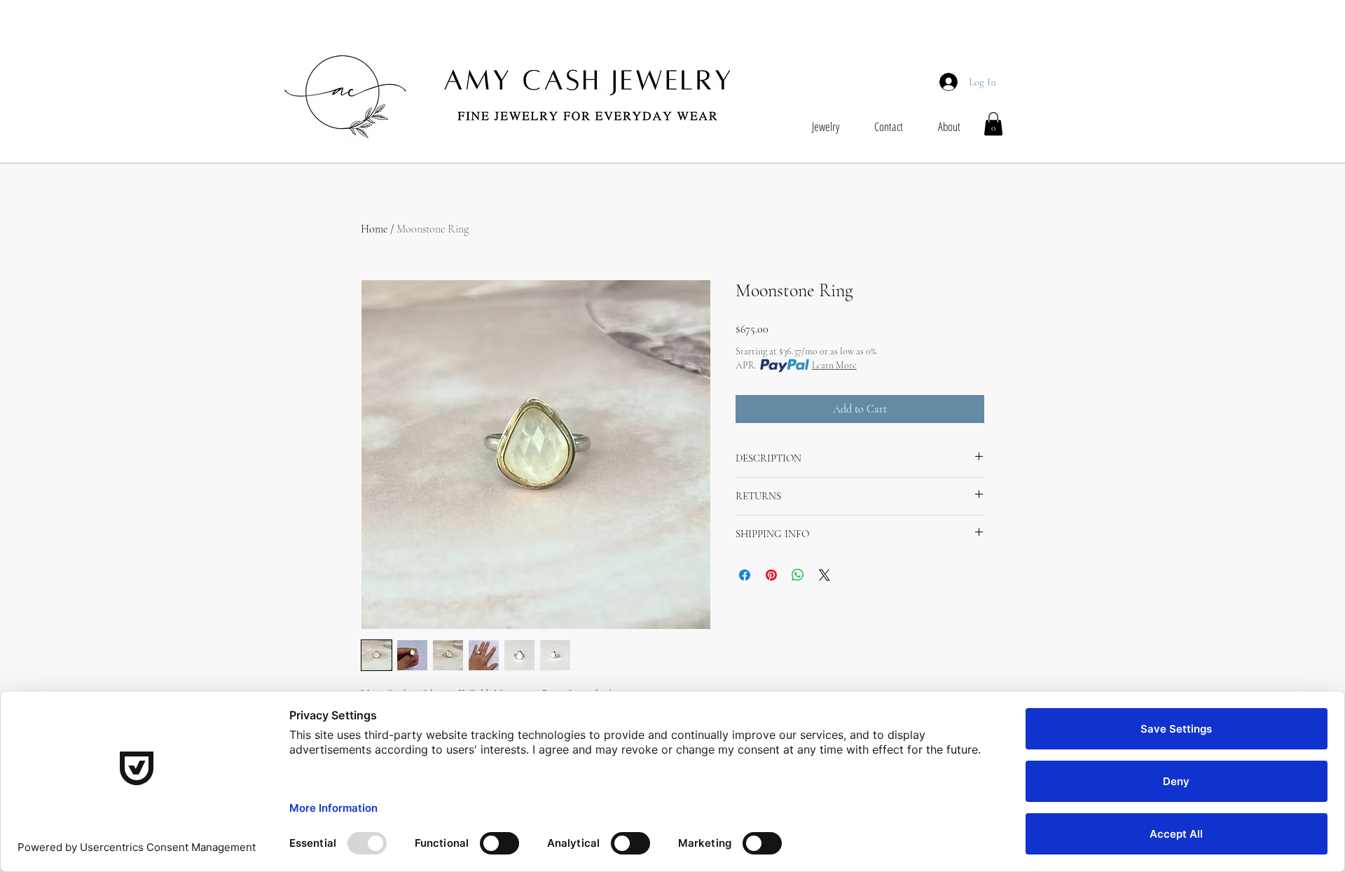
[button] (993, 123)
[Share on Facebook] (744, 575)
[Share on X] (824, 575)
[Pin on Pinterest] (771, 575)
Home (374, 229)
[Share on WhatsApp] (797, 575)
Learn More (834, 365)
